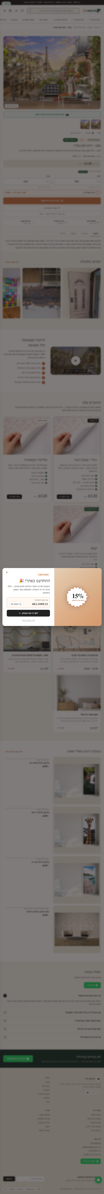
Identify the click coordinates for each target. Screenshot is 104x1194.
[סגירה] (6, 572)
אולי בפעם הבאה (28, 620)
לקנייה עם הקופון (30, 613)
